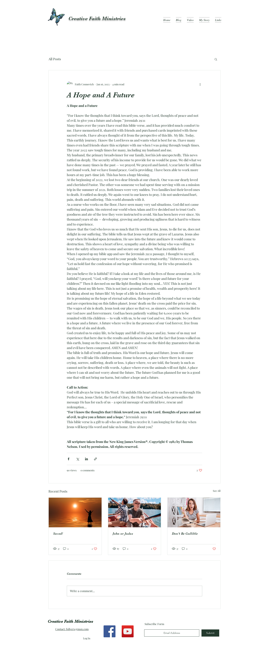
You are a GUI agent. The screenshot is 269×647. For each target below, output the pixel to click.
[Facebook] (109, 631)
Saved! (58, 533)
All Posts (54, 59)
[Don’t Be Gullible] (193, 512)
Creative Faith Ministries (97, 18)
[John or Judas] (134, 512)
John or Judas (123, 533)
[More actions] (200, 84)
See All (217, 491)
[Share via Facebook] (68, 459)
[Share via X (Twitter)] (77, 459)
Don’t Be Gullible (185, 533)
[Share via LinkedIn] (86, 459)
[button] (216, 59)
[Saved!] (75, 512)
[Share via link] (95, 459)
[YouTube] (128, 631)
